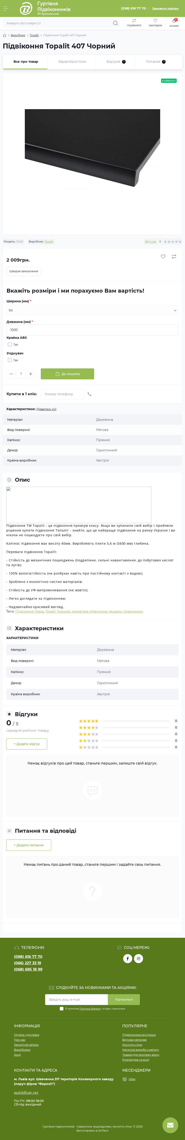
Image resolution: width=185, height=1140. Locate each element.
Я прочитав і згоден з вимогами (95, 1008)
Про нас (19, 1039)
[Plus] (30, 374)
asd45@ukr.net (26, 1093)
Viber (132, 1079)
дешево (115, 611)
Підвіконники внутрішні (139, 1035)
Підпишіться (124, 999)
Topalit (34, 35)
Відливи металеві (134, 1039)
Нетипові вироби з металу (140, 1049)
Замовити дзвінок (165, 8)
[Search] (115, 23)
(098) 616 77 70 (28, 957)
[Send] (89, 394)
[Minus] (11, 374)
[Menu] (6, 8)
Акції (17, 1054)
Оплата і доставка (26, 1035)
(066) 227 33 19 (27, 963)
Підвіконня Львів (29, 611)
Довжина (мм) (20, 322)
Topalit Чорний (57, 611)
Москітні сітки (132, 1044)
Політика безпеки (90, 1008)
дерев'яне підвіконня (89, 611)
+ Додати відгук (27, 744)
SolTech (103, 1130)
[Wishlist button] (163, 256)
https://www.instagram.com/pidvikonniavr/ (138, 958)
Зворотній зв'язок (26, 1044)
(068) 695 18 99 (28, 969)
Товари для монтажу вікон (140, 1054)
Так (15, 344)
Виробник (18, 35)
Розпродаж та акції (135, 1059)
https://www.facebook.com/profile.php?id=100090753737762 (127, 958)
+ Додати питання (29, 845)
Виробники (22, 1049)
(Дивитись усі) (46, 409)
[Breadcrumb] (4, 35)
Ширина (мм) (19, 301)
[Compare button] (173, 256)
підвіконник (133, 611)
